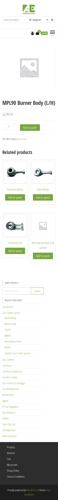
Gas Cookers (8, 359)
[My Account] (32, 33)
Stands (5, 418)
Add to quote (30, 127)
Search (37, 291)
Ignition (8, 335)
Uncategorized (8, 430)
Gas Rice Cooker (9, 377)
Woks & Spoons (9, 436)
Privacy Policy (13, 470)
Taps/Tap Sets (9, 424)
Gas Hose (6, 365)
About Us (11, 453)
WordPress (31, 490)
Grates (8, 329)
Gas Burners (8, 307)
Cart (9, 459)
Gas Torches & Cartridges (13, 383)
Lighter (5, 401)
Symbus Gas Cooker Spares (17, 353)
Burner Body (22, 139)
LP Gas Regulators (10, 406)
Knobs (7, 347)
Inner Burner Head (13, 341)
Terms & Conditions (16, 476)
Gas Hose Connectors (12, 371)
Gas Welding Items (10, 389)
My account (12, 465)
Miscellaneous (9, 412)
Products (11, 447)
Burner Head (10, 324)
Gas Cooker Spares (11, 313)
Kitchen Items (8, 395)
